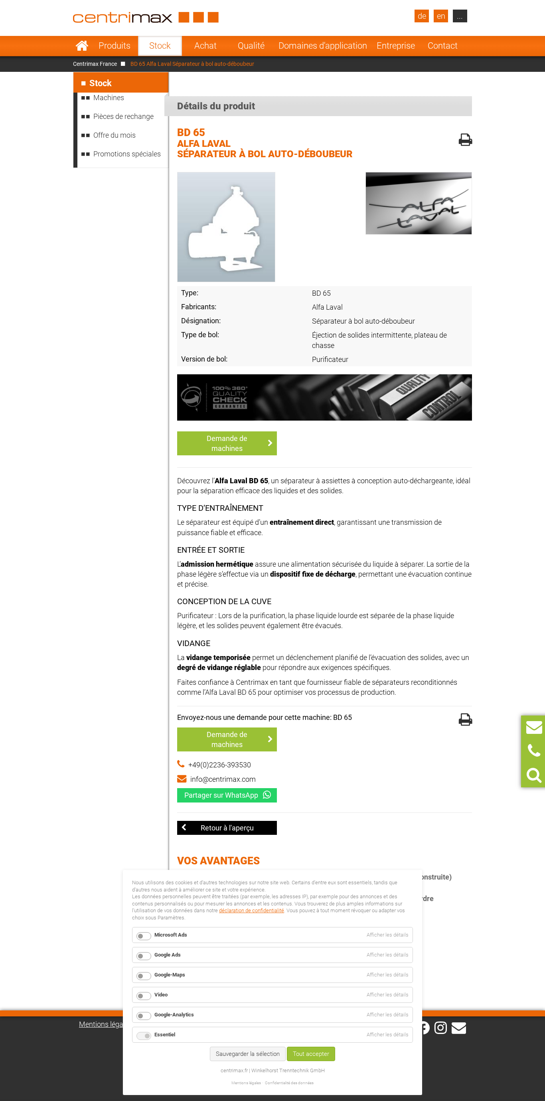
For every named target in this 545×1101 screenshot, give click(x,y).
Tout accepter (311, 1054)
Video (161, 995)
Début (82, 46)
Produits (114, 46)
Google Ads (167, 955)
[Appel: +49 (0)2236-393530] (534, 751)
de (422, 16)
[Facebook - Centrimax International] (423, 1027)
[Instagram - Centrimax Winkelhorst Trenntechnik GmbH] (440, 1027)
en (441, 16)
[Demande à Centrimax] (534, 727)
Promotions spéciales (127, 154)
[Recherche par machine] (534, 775)
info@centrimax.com (223, 779)
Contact (443, 46)
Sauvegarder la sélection (248, 1054)
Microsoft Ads (170, 935)
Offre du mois (114, 135)
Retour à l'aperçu (227, 828)
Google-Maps (169, 975)
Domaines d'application (322, 46)
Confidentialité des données (289, 1083)
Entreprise (396, 46)
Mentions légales (105, 1024)
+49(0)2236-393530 (219, 765)
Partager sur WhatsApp (221, 795)
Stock (160, 46)
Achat (205, 46)
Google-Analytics (174, 1015)
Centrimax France (95, 64)
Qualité (251, 46)
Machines (108, 97)
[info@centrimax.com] (459, 1027)
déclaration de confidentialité (251, 910)
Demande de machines (227, 443)
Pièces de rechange (123, 116)
